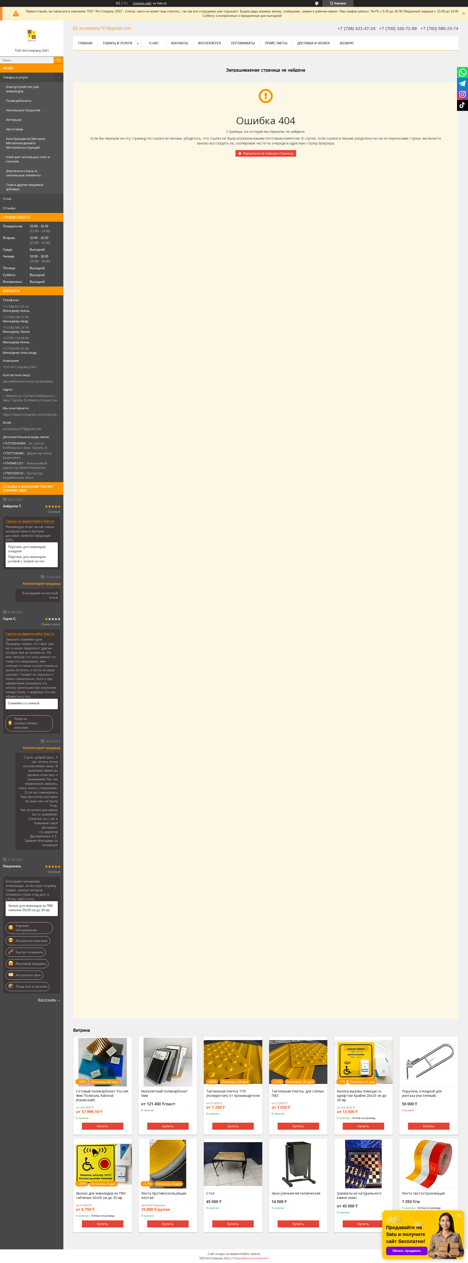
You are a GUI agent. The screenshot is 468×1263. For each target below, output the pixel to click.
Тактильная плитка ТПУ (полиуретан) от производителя (233, 1093)
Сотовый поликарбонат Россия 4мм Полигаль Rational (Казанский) (102, 1095)
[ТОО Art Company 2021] (32, 36)
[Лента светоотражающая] (429, 1164)
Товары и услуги (15, 77)
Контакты (179, 43)
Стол (210, 1193)
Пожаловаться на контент (251, 1258)
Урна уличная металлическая (296, 1193)
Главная (85, 43)
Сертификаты (243, 43)
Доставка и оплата (313, 43)
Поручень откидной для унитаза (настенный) (422, 1093)
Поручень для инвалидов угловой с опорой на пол (27, 559)
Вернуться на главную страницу (268, 153)
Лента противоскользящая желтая (163, 1195)
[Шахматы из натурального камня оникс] (363, 1164)
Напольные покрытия (23, 110)
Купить (102, 1126)
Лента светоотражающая (423, 1193)
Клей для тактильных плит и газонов (28, 159)
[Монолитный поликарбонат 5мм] (168, 1062)
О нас (7, 198)
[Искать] (58, 60)
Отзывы (9, 208)
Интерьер (14, 119)
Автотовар (14, 129)
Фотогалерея (209, 43)
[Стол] (233, 1164)
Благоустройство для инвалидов (22, 89)
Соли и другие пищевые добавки (24, 186)
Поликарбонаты (18, 100)
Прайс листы (276, 43)
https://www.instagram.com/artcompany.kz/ (31, 414)
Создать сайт (142, 3)
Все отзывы (47, 999)
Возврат (347, 43)
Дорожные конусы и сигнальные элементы (23, 173)
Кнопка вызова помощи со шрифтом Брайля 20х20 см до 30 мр (361, 1095)
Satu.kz (255, 1254)
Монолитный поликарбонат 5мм (164, 1093)
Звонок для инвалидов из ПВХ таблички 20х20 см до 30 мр (30, 908)
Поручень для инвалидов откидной (27, 549)
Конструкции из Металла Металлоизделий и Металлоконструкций (25, 143)
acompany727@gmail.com (22, 429)
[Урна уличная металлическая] (298, 1164)
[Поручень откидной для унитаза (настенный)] (429, 1062)
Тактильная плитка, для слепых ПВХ (298, 1093)
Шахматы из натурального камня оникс (359, 1195)
